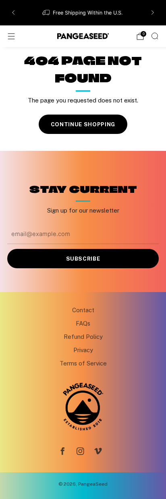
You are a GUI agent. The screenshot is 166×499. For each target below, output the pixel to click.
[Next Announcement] (153, 12)
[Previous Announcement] (13, 12)
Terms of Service (83, 363)
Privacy (83, 350)
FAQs (83, 323)
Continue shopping (83, 124)
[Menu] (11, 36)
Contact (83, 310)
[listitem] (83, 12)
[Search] (155, 36)
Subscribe (83, 258)
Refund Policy (83, 336)
